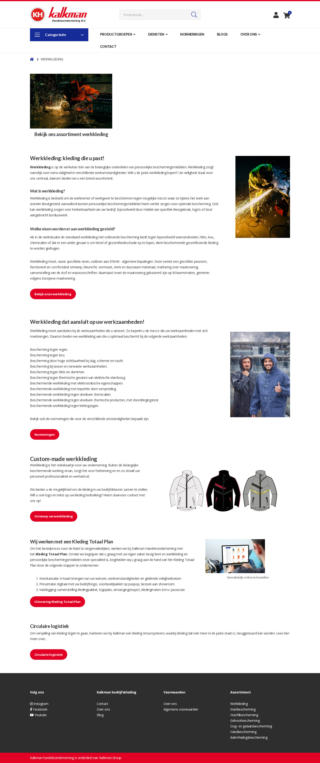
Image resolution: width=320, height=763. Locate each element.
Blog (100, 715)
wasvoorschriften (84, 272)
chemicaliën (38, 242)
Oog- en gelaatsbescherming (251, 726)
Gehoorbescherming (245, 720)
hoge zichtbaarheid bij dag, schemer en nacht (90, 360)
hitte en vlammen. (72, 372)
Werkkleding (196, 167)
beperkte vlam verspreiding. (97, 389)
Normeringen (44, 434)
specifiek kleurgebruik (175, 209)
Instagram (40, 703)
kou (61, 355)
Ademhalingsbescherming (248, 737)
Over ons (103, 709)
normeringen (59, 419)
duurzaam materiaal (140, 267)
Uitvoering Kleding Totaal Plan (57, 602)
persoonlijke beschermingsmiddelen (160, 167)
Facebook (39, 709)
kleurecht (90, 267)
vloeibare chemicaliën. (95, 394)
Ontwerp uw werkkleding (53, 516)
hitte (203, 237)
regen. (63, 349)
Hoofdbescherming (244, 715)
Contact (102, 703)
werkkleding (158, 172)
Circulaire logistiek (48, 654)
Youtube (40, 715)
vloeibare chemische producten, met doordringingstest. (119, 400)
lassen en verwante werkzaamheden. (80, 366)
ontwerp (76, 267)
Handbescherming (243, 732)
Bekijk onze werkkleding (52, 294)
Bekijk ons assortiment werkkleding (71, 134)
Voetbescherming (243, 709)
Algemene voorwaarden (181, 709)
